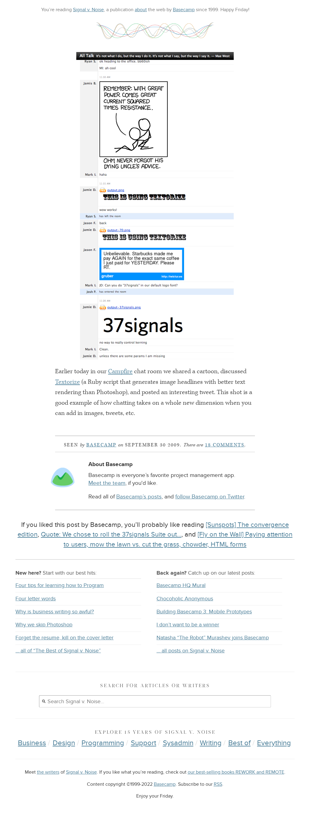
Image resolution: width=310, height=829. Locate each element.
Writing (211, 743)
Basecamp (184, 10)
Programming (102, 743)
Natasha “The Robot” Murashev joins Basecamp (213, 638)
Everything (274, 743)
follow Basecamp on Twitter (209, 496)
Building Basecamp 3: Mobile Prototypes (204, 612)
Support (143, 743)
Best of (239, 743)
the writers (48, 772)
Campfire (120, 371)
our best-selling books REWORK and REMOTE (236, 772)
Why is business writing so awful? (54, 612)
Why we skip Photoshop (43, 625)
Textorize (67, 382)
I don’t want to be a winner (188, 625)
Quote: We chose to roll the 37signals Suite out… (111, 534)
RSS (218, 784)
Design (64, 743)
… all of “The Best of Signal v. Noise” (58, 651)
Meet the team (106, 483)
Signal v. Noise (88, 10)
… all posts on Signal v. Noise (191, 651)
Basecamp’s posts (139, 496)
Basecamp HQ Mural (181, 585)
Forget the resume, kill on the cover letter (64, 638)
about (141, 10)
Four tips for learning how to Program (59, 585)
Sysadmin (178, 743)
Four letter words (35, 599)
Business (32, 743)
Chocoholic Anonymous (185, 599)
